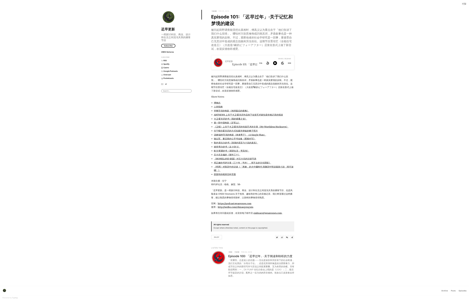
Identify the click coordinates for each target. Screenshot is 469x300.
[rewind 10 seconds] (267, 63)
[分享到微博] (282, 237)
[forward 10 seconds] (282, 63)
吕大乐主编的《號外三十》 (227, 154)
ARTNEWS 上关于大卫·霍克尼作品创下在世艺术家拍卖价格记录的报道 (248, 114)
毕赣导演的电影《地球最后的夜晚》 (231, 110)
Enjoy (216, 237)
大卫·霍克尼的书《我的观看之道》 (230, 118)
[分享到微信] (287, 237)
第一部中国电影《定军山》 (227, 122)
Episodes (463, 291)
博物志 (217, 102)
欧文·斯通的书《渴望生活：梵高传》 (231, 150)
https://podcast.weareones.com (234, 203)
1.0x (260, 63)
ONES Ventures (167, 52)
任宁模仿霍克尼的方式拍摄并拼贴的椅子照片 (236, 130)
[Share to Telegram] (292, 237)
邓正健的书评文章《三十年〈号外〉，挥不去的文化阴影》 (242, 162)
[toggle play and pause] (275, 63)
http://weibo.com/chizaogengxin (235, 207)
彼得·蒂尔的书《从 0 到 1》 (227, 146)
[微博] (166, 84)
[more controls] (289, 63)
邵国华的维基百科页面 (225, 174)
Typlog (15, 298)
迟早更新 (168, 29)
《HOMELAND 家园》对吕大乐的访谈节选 (235, 158)
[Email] (162, 84)
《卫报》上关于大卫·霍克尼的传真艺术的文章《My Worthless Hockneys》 (251, 126)
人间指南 (218, 106)
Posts (453, 291)
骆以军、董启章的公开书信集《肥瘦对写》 (235, 138)
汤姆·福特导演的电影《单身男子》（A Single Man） (240, 134)
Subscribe (168, 46)
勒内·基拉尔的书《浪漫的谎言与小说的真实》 (236, 142)
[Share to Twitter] (277, 237)
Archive (444, 291)
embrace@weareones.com (267, 213)
